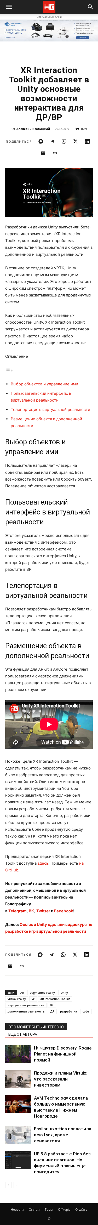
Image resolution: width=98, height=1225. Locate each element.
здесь (43, 863)
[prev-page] (8, 1185)
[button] (90, 7)
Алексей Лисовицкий (33, 129)
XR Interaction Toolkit (55, 999)
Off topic (64, 1209)
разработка (68, 1011)
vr (33, 999)
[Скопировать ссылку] (55, 153)
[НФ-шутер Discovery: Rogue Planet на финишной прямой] (18, 1054)
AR (22, 992)
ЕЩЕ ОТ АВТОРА (22, 1034)
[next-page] (17, 1185)
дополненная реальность (26, 1011)
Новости (17, 1209)
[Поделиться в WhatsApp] (64, 141)
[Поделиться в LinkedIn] (87, 141)
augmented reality (42, 992)
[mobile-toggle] (9, 7)
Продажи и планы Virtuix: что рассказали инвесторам (60, 1079)
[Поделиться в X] (75, 141)
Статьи (34, 1209)
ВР (52, 1005)
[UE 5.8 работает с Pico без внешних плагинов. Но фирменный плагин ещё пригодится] (18, 1160)
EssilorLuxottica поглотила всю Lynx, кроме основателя (62, 1134)
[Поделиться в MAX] (41, 141)
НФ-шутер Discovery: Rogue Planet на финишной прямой (63, 1054)
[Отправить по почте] (43, 153)
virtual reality (17, 999)
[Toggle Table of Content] (9, 370)
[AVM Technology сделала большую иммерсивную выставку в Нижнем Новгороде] (18, 1104)
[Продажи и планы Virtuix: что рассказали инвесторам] (18, 1079)
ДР (52, 1011)
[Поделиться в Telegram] (52, 141)
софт (86, 1011)
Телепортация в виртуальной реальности (50, 409)
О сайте (81, 1209)
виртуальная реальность (26, 1005)
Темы (49, 1209)
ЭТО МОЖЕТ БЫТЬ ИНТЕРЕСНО (36, 1027)
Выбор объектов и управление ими (44, 383)
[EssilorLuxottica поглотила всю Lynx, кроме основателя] (18, 1135)
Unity (64, 992)
